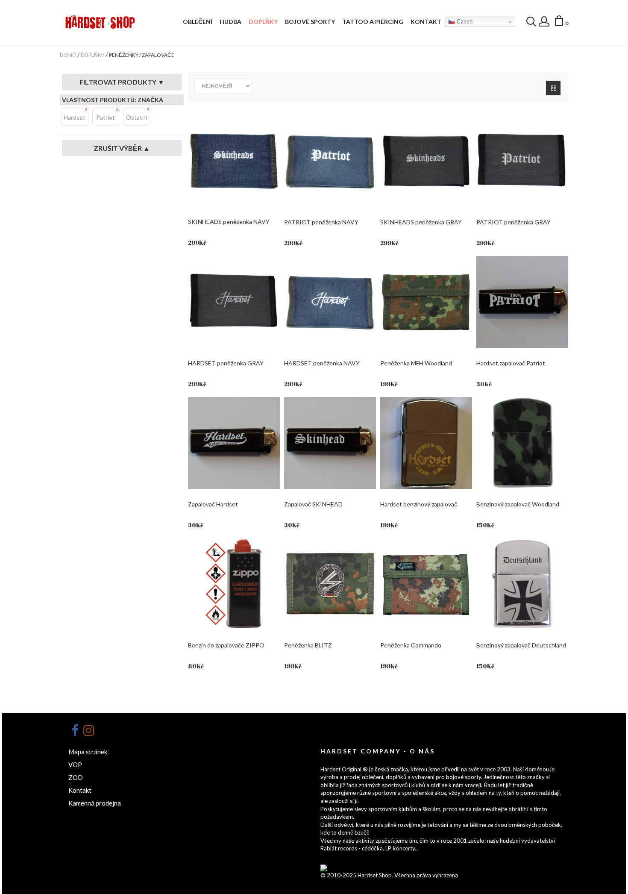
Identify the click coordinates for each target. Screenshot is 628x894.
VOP (75, 764)
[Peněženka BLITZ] (330, 584)
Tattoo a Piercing (372, 21)
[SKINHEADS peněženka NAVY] (234, 160)
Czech (463, 21)
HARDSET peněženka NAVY (322, 363)
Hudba (230, 21)
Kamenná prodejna (94, 803)
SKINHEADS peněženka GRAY (421, 222)
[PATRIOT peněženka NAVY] (330, 161)
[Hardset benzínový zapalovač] (426, 443)
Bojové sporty (310, 21)
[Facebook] (74, 730)
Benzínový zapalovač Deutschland (521, 645)
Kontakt (426, 21)
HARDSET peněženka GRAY (226, 363)
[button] (561, 22)
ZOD (75, 777)
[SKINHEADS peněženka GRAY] (426, 161)
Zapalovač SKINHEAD (313, 504)
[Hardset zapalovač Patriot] (522, 302)
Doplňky (263, 21)
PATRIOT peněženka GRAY (513, 222)
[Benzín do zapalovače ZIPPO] (234, 584)
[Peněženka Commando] (426, 584)
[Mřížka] (553, 88)
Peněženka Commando (410, 645)
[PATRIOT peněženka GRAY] (522, 161)
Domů (68, 55)
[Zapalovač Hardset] (234, 443)
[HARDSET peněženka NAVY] (330, 302)
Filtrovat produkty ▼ (121, 82)
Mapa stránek (87, 752)
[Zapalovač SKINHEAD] (330, 443)
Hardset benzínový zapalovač (418, 504)
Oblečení (197, 21)
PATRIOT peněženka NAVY (321, 222)
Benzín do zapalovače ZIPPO (226, 645)
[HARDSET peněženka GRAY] (234, 302)
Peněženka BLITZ (308, 645)
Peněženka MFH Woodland (416, 363)
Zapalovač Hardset (213, 504)
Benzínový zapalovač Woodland (517, 504)
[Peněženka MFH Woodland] (426, 302)
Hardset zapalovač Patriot (510, 363)
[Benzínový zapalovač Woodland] (522, 443)
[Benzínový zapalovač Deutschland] (522, 584)
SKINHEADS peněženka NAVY (229, 221)
